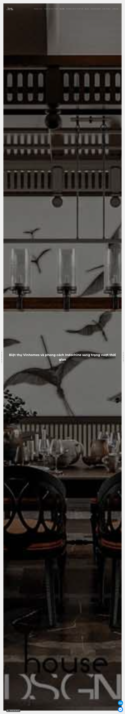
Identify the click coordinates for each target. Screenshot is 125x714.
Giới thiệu (106, 9)
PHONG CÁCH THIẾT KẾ (74, 9)
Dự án (62, 9)
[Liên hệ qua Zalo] (120, 701)
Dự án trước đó (1, 357)
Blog (87, 9)
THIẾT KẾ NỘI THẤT (51, 9)
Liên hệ (115, 9)
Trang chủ (38, 9)
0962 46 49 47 (14, 710)
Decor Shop (96, 9)
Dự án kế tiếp (123, 357)
